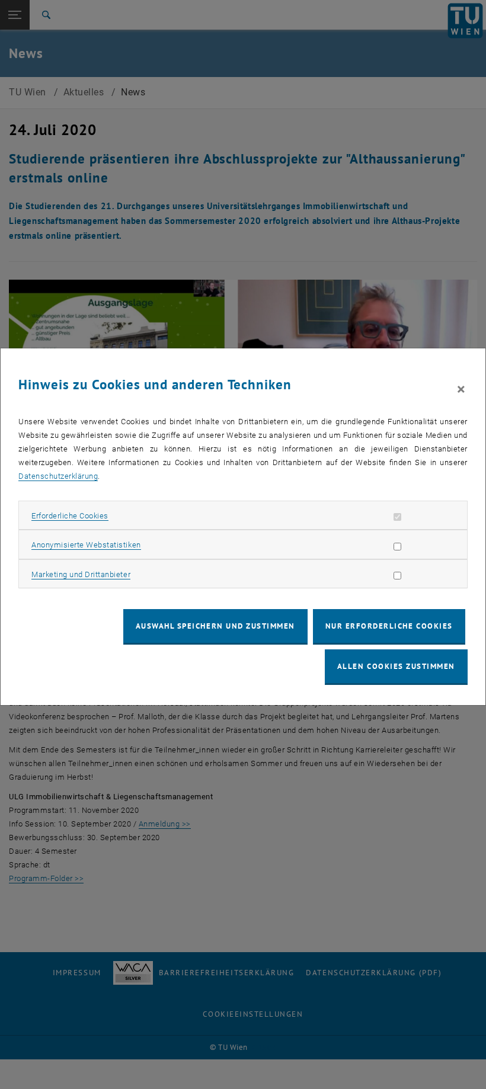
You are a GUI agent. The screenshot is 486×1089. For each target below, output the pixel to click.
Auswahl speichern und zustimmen (215, 626)
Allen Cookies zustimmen (396, 666)
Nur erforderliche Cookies (389, 626)
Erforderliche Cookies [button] (69, 515)
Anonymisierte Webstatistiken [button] (85, 544)
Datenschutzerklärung (58, 476)
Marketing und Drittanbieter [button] (80, 574)
